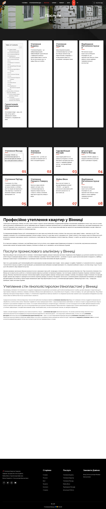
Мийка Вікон (13, 82)
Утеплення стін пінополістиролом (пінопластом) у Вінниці (14, 99)
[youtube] (15, 482)
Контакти (45, 487)
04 (10, 72)
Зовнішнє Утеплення (14, 62)
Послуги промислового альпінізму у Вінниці (14, 95)
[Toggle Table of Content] (19, 47)
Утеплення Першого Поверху (15, 78)
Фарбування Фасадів (69, 487)
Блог (44, 481)
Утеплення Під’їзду (14, 74)
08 (10, 89)
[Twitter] (7, 482)
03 (10, 67)
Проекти (45, 484)
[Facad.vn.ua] (4, 3)
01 (10, 61)
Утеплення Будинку (14, 52)
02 (10, 64)
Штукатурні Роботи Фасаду (15, 70)
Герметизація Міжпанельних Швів (14, 50)
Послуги (45, 478)
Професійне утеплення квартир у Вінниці (13, 91)
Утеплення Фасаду (14, 59)
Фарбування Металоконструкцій (14, 56)
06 (10, 81)
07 (10, 84)
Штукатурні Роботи (68, 490)
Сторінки (45, 490)
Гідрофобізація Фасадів (15, 66)
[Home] (50, 20)
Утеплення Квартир (14, 54)
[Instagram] (11, 482)
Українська (73, 3)
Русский (77, 3)
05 (10, 76)
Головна (24, 2)
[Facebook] (4, 482)
